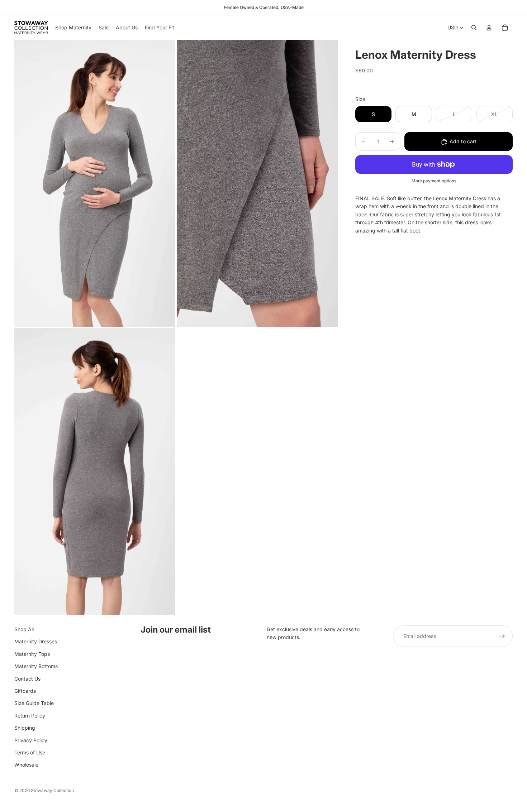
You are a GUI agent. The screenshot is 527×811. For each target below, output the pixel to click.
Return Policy (29, 715)
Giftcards (25, 691)
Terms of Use (29, 752)
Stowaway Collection (52, 790)
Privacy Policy (30, 740)
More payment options (434, 181)
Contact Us (27, 679)
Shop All (24, 629)
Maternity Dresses (35, 642)
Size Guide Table (34, 703)
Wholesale (26, 765)
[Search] (474, 27)
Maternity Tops (32, 654)
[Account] (489, 27)
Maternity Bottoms (36, 666)
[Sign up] (501, 636)
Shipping (24, 728)
